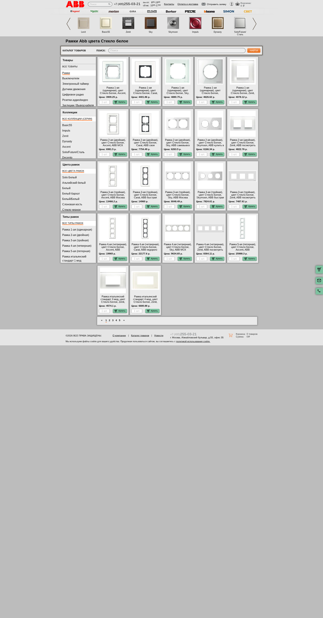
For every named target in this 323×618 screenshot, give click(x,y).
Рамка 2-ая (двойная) (75, 235)
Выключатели (70, 78)
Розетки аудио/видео (75, 100)
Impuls (195, 32)
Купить (122, 102)
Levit (83, 32)
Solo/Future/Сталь (240, 33)
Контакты (169, 4)
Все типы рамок (72, 223)
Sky (151, 32)
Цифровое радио (73, 94)
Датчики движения (73, 89)
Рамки (66, 73)
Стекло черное (71, 209)
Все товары (69, 66)
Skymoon (173, 32)
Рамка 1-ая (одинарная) (77, 229)
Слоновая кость (72, 204)
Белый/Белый (70, 199)
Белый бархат (71, 193)
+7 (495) (127, 4)
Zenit (128, 32)
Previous (68, 24)
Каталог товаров (140, 335)
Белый (66, 188)
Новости (158, 335)
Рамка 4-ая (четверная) (76, 245)
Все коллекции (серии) (77, 118)
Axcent (66, 146)
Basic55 (106, 32)
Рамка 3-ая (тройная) (75, 240)
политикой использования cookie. (193, 341)
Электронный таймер (75, 83)
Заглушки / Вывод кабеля (78, 105)
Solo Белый (69, 177)
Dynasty (218, 32)
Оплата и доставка (187, 4)
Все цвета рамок (73, 171)
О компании (119, 335)
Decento (67, 157)
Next (255, 24)
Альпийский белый (74, 182)
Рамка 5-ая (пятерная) (76, 251)
